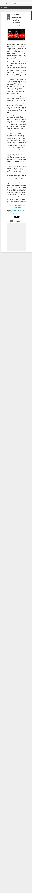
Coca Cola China (17, 213)
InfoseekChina (17, 207)
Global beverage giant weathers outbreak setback (17, 19)
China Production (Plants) (18, 212)
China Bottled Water (16, 210)
